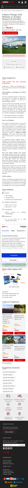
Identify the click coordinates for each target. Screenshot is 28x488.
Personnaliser (13, 260)
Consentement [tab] (5, 230)
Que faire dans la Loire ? (8, 380)
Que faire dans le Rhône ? (9, 377)
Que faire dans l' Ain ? (8, 391)
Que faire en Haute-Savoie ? (9, 372)
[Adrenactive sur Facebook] (4, 448)
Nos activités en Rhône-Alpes (9, 295)
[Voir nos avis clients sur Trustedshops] (14, 485)
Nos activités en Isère (7, 297)
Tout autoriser (14, 255)
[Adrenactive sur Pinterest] (9, 448)
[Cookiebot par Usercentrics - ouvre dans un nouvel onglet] (20, 227)
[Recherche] (26, 6)
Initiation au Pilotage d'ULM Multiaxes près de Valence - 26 (8, 347)
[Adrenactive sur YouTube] (11, 448)
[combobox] (14, 6)
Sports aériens (7, 10)
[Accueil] (2, 10)
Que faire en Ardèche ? (8, 388)
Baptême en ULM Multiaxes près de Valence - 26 (19, 317)
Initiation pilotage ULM (17, 10)
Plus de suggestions (7, 363)
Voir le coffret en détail (14, 286)
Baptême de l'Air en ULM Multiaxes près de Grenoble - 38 (19, 348)
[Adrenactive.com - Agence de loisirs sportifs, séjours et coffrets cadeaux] (7, 2)
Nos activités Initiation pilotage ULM (10, 293)
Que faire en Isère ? (7, 383)
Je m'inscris (21, 445)
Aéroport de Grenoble (8, 30)
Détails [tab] (13, 230)
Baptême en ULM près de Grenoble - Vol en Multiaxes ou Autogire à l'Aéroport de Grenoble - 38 (8, 319)
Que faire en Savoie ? (8, 374)
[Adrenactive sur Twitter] (6, 448)
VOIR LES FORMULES (11, 33)
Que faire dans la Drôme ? (9, 386)
